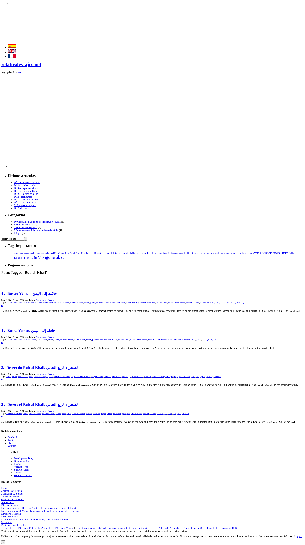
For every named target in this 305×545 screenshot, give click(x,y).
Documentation (21, 461)
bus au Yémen (30, 302)
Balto (285, 252)
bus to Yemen (30, 339)
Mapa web (6, 522)
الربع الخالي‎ (162, 413)
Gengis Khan (80, 253)
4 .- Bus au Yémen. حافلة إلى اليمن (29, 293)
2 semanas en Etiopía (11, 491)
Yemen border (183, 339)
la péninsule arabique (63, 376)
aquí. (299, 536)
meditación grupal (223, 253)
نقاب (216, 302)
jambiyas (94, 302)
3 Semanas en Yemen (24, 224)
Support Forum (21, 469)
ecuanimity (41, 253)
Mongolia (46, 257)
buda (129, 253)
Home (4, 488)
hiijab (86, 302)
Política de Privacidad (169, 528)
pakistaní (117, 413)
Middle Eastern (78, 413)
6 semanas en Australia (12, 499)
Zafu (292, 252)
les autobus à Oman (82, 376)
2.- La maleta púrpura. (25, 205)
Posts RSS (212, 528)
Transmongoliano (159, 253)
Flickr (11, 443)
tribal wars (172, 339)
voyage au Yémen (182, 376)
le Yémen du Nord (117, 302)
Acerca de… (7, 502)
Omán (124, 253)
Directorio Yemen (64, 528)
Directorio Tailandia (11, 513)
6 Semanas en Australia (25, 227)
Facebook (12, 437)
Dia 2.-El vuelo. (22, 208)
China (251, 253)
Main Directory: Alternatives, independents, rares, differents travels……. (37, 519)
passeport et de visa (146, 302)
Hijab (50, 339)
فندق (202, 376)
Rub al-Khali (161, 302)
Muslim (96, 413)
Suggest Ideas (21, 467)
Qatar (127, 413)
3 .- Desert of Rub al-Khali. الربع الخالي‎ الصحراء (40, 404)
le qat (106, 302)
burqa (21, 302)
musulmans (116, 376)
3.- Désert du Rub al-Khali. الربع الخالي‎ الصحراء (40, 368)
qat (234, 253)
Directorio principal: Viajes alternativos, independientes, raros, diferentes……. (40, 511)
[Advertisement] (68, 3)
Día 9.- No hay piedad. (25, 185)
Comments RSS (229, 528)
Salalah (72, 253)
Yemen (196, 302)
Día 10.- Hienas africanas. (27, 182)
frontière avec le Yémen (59, 302)
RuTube (147, 376)
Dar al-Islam (42, 302)
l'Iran (51, 376)
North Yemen (79, 339)
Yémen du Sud (206, 302)
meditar (277, 252)
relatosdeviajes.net (21, 64)
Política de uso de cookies (14, 525)
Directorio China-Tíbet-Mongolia (35, 528)
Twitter (11, 440)
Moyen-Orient (97, 376)
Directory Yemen (9, 516)
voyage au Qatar (166, 376)
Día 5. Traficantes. (23, 196)
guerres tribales (76, 302)
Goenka (117, 253)
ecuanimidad (108, 253)
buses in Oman (35, 413)
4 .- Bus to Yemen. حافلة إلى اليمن (28, 330)
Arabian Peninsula (14, 413)
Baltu (8, 376)
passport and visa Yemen (102, 339)
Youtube (12, 446)
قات (197, 376)
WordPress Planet (23, 475)
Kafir (101, 302)
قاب (174, 413)
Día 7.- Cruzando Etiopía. (27, 191)
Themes (18, 472)
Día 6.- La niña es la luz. (26, 194)
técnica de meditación (203, 253)
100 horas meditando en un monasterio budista (37, 221)
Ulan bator (242, 253)
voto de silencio (263, 252)
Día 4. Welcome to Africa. (27, 199)
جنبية (227, 302)
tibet (59, 257)
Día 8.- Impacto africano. (26, 188)
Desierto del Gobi (25, 257)
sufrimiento (97, 253)
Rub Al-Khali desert (176, 302)
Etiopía (17, 233)
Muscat (62, 253)
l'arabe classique (41, 376)
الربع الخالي (49, 253)
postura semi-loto (20, 253)
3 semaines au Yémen (12, 493)
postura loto (31, 253)
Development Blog (23, 458)
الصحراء (185, 413)
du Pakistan (23, 376)
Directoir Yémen (9, 505)
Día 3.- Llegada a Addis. (26, 202)
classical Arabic (48, 413)
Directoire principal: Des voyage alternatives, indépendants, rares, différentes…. (41, 508)
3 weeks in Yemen (10, 496)
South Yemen (161, 339)
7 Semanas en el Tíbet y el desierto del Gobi (36, 230)
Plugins (17, 464)
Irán (69, 413)
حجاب (221, 302)
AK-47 (9, 302)
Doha (67, 253)
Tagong (89, 253)
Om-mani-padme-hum (141, 253)
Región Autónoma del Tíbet (180, 253)
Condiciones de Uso (194, 528)
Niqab (56, 253)
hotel (31, 376)
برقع (232, 302)
